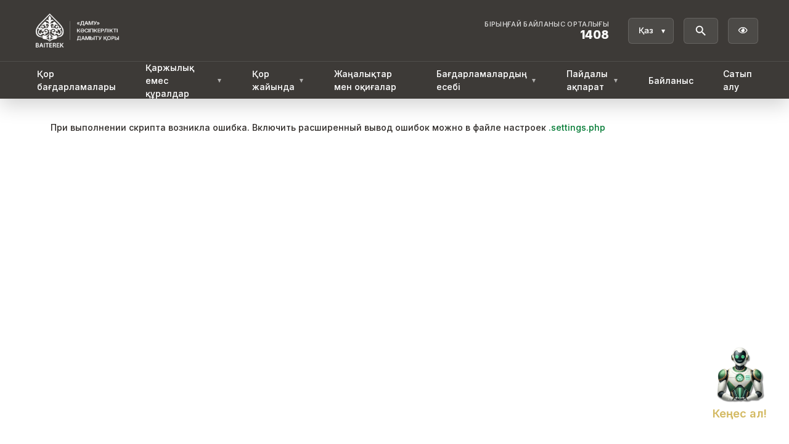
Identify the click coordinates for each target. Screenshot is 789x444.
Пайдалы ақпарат (592, 80)
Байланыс (670, 80)
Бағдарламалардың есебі (486, 80)
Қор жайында (278, 80)
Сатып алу (737, 80)
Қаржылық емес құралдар (184, 80)
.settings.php (577, 127)
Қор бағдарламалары (76, 80)
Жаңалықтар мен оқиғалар (365, 80)
